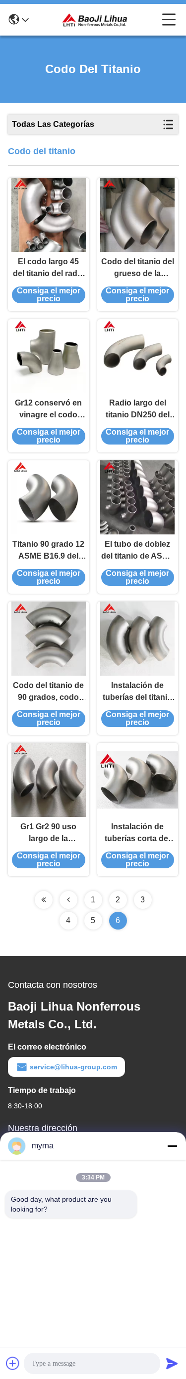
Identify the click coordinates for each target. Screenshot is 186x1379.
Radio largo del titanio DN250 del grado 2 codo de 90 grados (137, 410)
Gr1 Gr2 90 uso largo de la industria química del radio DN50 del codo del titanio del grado (48, 833)
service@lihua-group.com (73, 1067)
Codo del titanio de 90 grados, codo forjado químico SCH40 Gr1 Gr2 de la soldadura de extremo (48, 692)
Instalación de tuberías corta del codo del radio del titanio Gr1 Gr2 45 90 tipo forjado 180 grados (137, 833)
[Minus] (172, 1146)
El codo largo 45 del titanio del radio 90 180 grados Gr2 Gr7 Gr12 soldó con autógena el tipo (48, 268)
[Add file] (13, 1363)
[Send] (172, 1363)
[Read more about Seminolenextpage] (44, 900)
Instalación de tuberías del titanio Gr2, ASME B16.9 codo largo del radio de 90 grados (137, 692)
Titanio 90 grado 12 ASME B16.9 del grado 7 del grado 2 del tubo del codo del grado (48, 551)
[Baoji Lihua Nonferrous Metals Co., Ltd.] (95, 20)
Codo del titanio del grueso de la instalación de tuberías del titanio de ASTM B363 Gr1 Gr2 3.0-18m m (137, 268)
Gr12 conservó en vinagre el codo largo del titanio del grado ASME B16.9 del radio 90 (48, 410)
